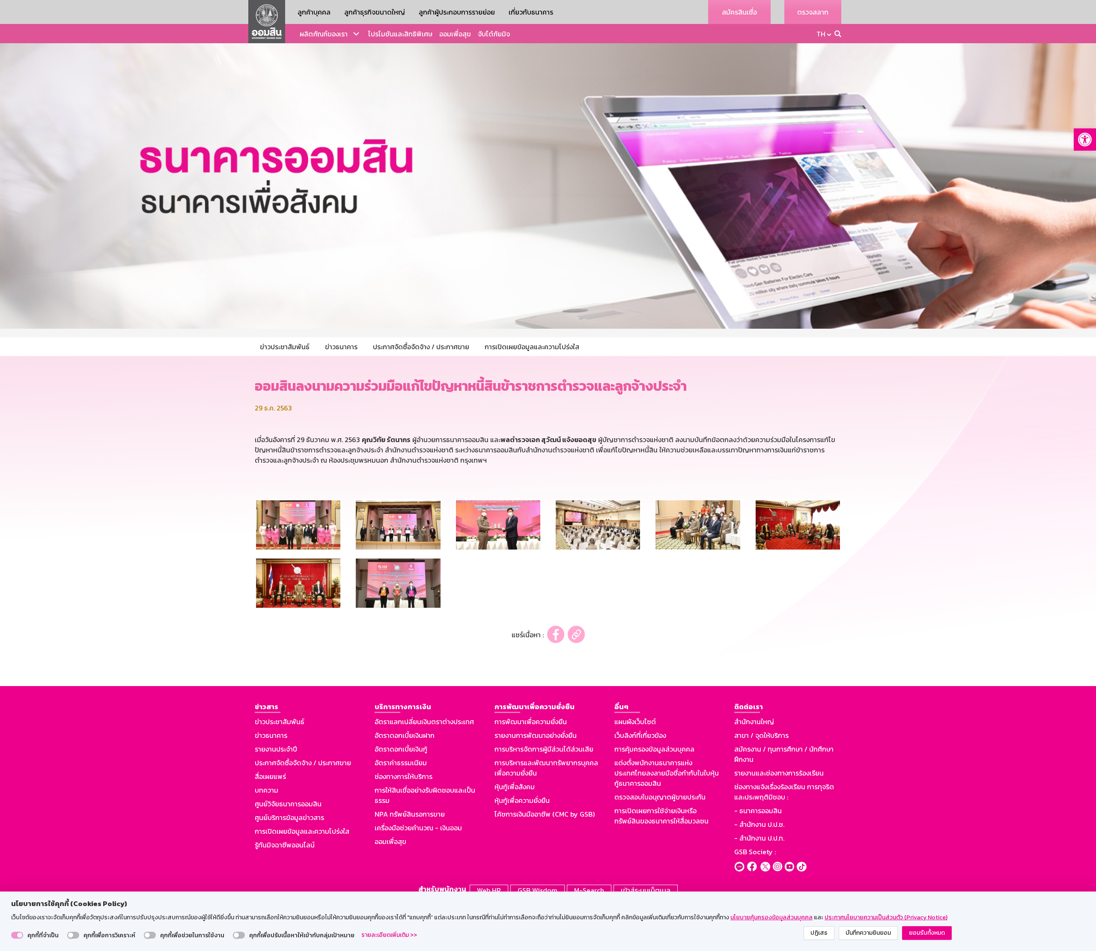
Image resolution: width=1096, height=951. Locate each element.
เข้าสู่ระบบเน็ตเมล (645, 890)
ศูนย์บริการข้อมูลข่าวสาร (289, 817)
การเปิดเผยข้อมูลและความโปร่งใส (302, 831)
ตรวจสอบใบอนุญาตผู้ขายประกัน (660, 797)
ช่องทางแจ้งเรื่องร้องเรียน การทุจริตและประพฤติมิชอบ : (784, 792)
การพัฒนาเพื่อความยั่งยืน (530, 721)
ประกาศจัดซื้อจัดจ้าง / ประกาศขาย (303, 763)
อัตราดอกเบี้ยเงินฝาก (405, 735)
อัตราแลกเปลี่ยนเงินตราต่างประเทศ (424, 721)
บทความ (266, 790)
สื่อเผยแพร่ (270, 776)
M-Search (589, 890)
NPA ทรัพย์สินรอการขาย (410, 814)
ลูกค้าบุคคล (314, 12)
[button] (1085, 139)
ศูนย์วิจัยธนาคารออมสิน (288, 804)
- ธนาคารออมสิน (758, 810)
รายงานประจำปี (276, 749)
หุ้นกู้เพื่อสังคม (514, 787)
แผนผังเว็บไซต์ (635, 721)
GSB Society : (755, 852)
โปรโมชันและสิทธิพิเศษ (400, 34)
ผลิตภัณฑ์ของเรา (324, 34)
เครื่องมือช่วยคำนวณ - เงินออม (418, 828)
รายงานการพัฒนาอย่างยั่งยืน (535, 735)
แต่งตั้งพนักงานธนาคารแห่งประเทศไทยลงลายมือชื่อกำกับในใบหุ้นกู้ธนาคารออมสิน (666, 773)
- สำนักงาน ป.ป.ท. (759, 838)
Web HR (489, 890)
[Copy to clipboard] (576, 634)
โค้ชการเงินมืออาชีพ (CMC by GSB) (544, 814)
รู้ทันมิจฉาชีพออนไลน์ (285, 845)
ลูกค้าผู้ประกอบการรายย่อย (457, 12)
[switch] (17, 935)
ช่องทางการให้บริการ (403, 776)
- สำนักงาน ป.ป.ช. (759, 824)
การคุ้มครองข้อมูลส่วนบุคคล (654, 749)
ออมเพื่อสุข (455, 34)
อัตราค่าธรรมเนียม (401, 763)
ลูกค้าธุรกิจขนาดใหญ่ (374, 12)
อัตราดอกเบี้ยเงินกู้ (401, 749)
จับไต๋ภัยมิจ (494, 34)
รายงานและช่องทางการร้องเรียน (779, 773)
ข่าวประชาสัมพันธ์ (279, 721)
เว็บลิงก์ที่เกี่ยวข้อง (640, 735)
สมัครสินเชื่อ (739, 12)
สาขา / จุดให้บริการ (761, 735)
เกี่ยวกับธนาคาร (531, 12)
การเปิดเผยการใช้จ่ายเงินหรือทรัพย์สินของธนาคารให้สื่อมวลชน (661, 815)
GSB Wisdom (537, 890)
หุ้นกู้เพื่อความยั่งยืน (522, 800)
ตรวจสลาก (812, 12)
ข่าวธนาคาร (271, 735)
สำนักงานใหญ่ (754, 721)
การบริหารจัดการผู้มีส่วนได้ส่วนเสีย (543, 749)
